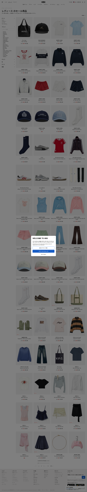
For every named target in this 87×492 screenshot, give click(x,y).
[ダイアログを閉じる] (54, 237)
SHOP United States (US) (43, 251)
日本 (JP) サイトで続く (43, 247)
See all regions (43, 254)
